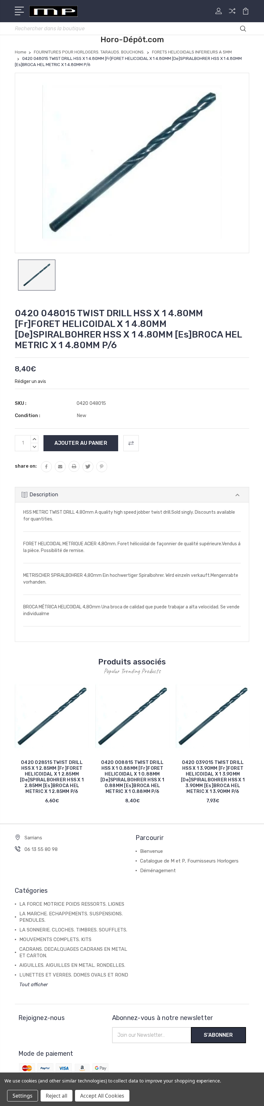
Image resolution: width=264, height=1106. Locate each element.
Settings (23, 1095)
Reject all (56, 1095)
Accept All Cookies (102, 1095)
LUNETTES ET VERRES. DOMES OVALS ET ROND (73, 975)
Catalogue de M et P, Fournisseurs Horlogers (189, 861)
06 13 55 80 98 (41, 849)
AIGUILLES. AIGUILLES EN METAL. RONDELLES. (72, 965)
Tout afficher (33, 984)
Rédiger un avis (30, 381)
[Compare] (232, 14)
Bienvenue (151, 851)
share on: (26, 466)
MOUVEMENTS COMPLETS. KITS (55, 939)
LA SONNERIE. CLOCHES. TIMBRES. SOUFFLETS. (73, 930)
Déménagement (158, 870)
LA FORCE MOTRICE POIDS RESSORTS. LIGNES (71, 904)
